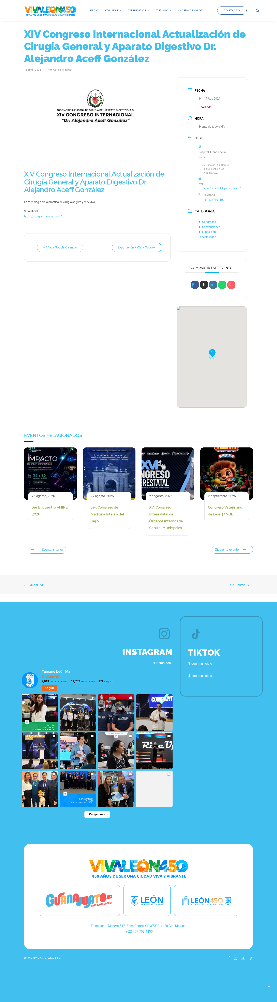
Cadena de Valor (190, 10)
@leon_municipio (200, 676)
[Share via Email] (231, 285)
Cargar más (97, 814)
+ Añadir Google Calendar (60, 247)
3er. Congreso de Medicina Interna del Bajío (107, 514)
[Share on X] (204, 285)
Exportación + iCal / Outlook (136, 247)
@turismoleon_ (52, 676)
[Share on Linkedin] (213, 285)
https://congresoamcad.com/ (43, 216)
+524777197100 (213, 199)
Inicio (94, 10)
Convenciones (211, 227)
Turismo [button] (162, 10)
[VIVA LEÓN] (50, 10)
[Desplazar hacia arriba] (269, 986)
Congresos (209, 222)
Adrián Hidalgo (62, 69)
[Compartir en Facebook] (195, 285)
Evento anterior (52, 550)
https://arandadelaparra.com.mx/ (222, 188)
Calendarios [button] (137, 10)
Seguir (49, 688)
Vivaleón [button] (111, 10)
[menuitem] (94, 10)
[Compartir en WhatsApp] (222, 285)
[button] (257, 10)
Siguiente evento (227, 550)
